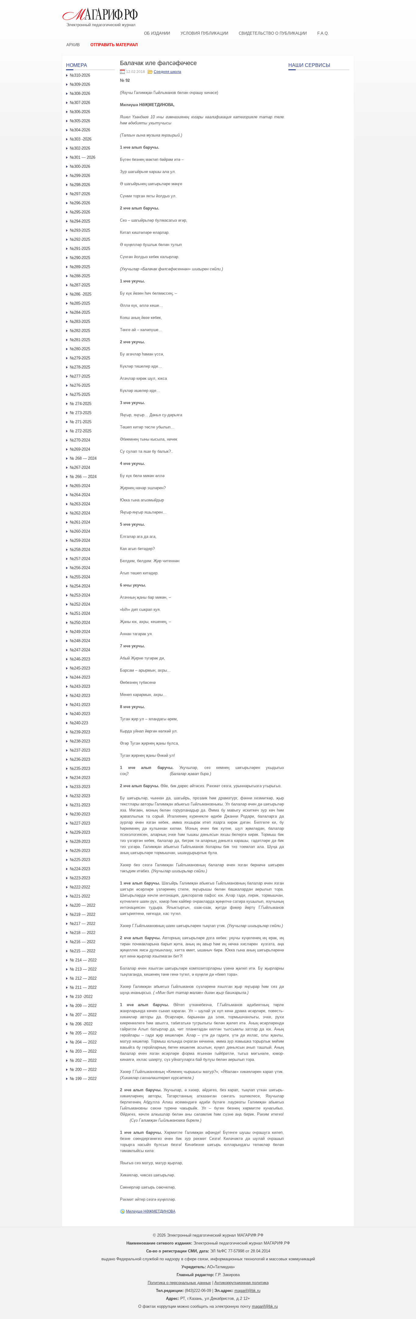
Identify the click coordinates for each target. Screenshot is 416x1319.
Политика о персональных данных (179, 1282)
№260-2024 (80, 531)
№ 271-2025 (80, 422)
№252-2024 (80, 604)
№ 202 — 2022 (83, 1060)
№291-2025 (80, 248)
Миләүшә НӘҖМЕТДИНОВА (150, 1211)
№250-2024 (80, 622)
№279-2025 (80, 358)
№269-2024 (80, 449)
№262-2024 (80, 513)
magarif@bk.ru (247, 1290)
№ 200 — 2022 (83, 1069)
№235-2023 (80, 768)
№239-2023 (80, 732)
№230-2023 (80, 814)
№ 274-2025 (80, 403)
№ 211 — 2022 (83, 987)
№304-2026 (80, 130)
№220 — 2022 (82, 905)
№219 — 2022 (82, 914)
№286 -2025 (80, 294)
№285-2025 (80, 303)
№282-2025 (80, 330)
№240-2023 (80, 713)
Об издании (157, 33)
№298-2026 (80, 184)
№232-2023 (80, 796)
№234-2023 (80, 777)
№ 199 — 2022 (83, 1078)
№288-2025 (80, 276)
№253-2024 (80, 595)
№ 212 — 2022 (83, 978)
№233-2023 (80, 786)
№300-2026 (80, 166)
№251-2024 (80, 613)
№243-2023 (80, 686)
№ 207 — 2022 (83, 1015)
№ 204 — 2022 (83, 1042)
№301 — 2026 (82, 157)
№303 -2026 (80, 139)
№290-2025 (80, 257)
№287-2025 (80, 285)
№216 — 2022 (82, 942)
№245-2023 (80, 668)
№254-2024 (80, 586)
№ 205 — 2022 (83, 1033)
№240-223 (79, 723)
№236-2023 (80, 759)
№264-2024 (80, 495)
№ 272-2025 (80, 431)
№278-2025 (80, 367)
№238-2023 (80, 741)
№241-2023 (80, 704)
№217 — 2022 (82, 923)
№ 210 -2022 (81, 996)
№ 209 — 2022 (83, 1005)
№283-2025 (80, 321)
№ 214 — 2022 (83, 960)
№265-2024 (80, 485)
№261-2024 (80, 522)
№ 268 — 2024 (83, 458)
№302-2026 (80, 148)
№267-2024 (80, 467)
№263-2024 (80, 504)
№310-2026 (80, 75)
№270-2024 (80, 440)
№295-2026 (80, 212)
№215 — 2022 (82, 951)
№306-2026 (80, 111)
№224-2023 (80, 869)
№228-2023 (80, 841)
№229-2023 (80, 832)
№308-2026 (80, 93)
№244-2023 (80, 677)
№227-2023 (80, 823)
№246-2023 (80, 659)
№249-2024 (80, 631)
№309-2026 (80, 84)
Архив (73, 45)
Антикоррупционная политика (241, 1282)
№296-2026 (80, 203)
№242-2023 (80, 695)
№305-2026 (80, 121)
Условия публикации (204, 33)
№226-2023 (80, 850)
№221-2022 (80, 896)
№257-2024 (80, 558)
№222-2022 (80, 887)
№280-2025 (80, 349)
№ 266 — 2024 (83, 476)
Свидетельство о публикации (273, 33)
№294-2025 (80, 221)
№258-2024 (80, 549)
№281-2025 (80, 340)
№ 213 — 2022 (83, 969)
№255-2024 (80, 577)
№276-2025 (80, 385)
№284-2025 (80, 312)
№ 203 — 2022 (83, 1051)
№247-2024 (80, 650)
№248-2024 (80, 641)
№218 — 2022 (82, 932)
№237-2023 (80, 750)
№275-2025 (80, 394)
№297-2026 (80, 194)
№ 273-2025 (80, 412)
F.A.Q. (323, 33)
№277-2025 (80, 376)
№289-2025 (80, 267)
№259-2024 (80, 540)
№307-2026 (80, 102)
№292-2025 (80, 239)
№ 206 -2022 (81, 1024)
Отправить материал (114, 45)
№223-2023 (80, 878)
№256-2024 (80, 568)
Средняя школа (167, 72)
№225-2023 (80, 859)
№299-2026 (80, 175)
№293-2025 (80, 230)
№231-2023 (80, 805)
